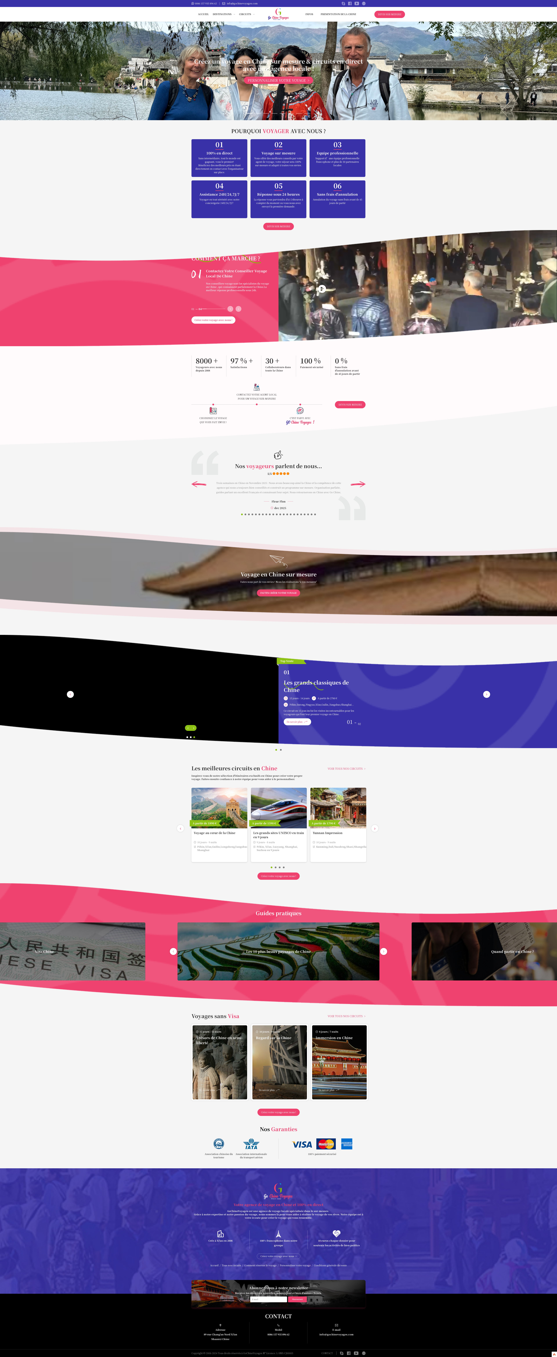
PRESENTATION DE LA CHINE (338, 14)
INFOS (309, 14)
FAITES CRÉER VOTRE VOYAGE (278, 593)
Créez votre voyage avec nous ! (213, 320)
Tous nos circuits (231, 1265)
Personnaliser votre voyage (295, 1265)
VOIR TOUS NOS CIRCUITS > (347, 768)
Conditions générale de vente (330, 1265)
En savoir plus (294, 721)
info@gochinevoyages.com (242, 3)
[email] (364, 1353)
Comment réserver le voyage (260, 1265)
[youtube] (356, 1353)
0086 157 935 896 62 (206, 3)
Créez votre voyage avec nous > (279, 1256)
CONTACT (331, 28)
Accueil (214, 1265)
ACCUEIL (203, 14)
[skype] (341, 1353)
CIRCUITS (245, 14)
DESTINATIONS (222, 14)
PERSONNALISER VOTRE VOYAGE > (279, 80)
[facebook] (348, 1353)
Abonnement (297, 1299)
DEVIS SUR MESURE (389, 14)
